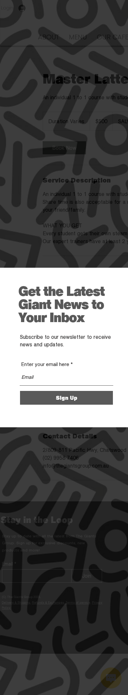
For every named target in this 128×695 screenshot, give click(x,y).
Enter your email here (45, 364)
